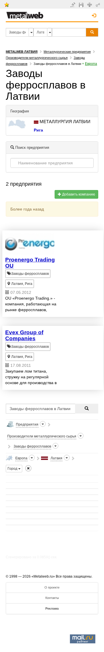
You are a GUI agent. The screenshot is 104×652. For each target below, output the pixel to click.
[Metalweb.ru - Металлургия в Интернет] (25, 13)
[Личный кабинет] (99, 5)
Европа (91, 64)
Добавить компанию (78, 194)
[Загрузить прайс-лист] (82, 5)
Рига (38, 130)
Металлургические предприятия (67, 51)
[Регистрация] (90, 4)
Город (13, 469)
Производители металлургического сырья (37, 57)
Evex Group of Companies (24, 335)
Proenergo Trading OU (30, 263)
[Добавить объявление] (73, 5)
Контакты (52, 598)
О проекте (52, 587)
